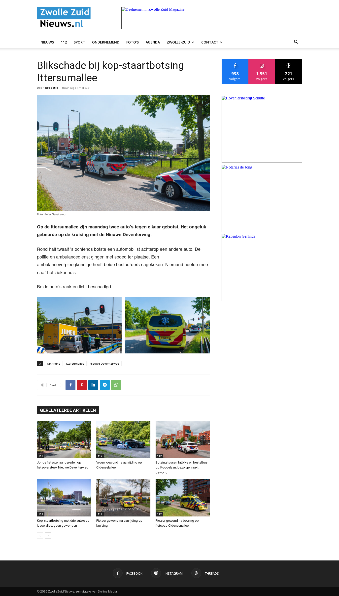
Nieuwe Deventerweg (104, 363)
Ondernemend (105, 42)
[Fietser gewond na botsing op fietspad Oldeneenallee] (183, 497)
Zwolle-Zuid (178, 42)
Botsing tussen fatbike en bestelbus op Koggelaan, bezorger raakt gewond (181, 467)
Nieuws (47, 42)
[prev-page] (40, 535)
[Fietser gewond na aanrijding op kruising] (123, 497)
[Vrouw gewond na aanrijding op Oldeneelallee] (123, 439)
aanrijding (53, 363)
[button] (296, 42)
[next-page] (48, 535)
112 (64, 42)
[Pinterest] (82, 385)
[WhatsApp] (116, 385)
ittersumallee (75, 363)
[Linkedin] (93, 385)
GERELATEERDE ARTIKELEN (68, 410)
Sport (79, 42)
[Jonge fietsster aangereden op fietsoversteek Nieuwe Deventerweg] (64, 439)
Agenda (153, 42)
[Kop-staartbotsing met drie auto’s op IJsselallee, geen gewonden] (64, 497)
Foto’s (132, 42)
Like (235, 61)
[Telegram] (105, 385)
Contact (209, 42)
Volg (262, 61)
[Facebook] (70, 385)
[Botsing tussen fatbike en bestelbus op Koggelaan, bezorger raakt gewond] (183, 439)
